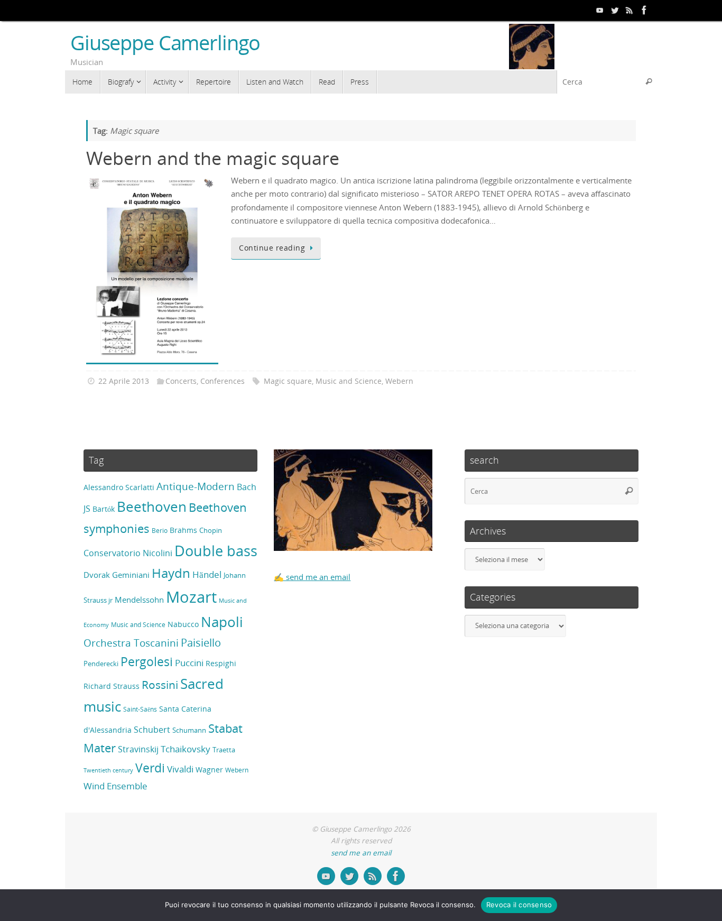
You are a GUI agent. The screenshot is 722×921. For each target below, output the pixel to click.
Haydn (171, 573)
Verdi (150, 768)
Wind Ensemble (115, 786)
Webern (399, 381)
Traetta (223, 749)
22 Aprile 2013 (123, 381)
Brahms (183, 530)
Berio (160, 530)
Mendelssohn (139, 599)
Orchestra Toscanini (131, 643)
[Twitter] (614, 10)
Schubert (152, 729)
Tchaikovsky (185, 749)
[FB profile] (644, 10)
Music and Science (349, 381)
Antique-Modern (195, 486)
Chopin (210, 530)
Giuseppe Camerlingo (165, 43)
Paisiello (201, 642)
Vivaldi (180, 769)
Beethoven (152, 506)
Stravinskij (138, 749)
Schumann (189, 730)
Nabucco (183, 624)
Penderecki (101, 663)
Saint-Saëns (140, 709)
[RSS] (629, 10)
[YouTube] (600, 10)
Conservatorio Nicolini (128, 553)
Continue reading (272, 248)
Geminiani (131, 574)
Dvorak (97, 574)
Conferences (222, 381)
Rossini (160, 684)
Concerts (181, 381)
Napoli (222, 622)
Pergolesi (147, 661)
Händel (206, 574)
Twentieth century (108, 770)
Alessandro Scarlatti (119, 487)
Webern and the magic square (212, 158)
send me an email (361, 853)
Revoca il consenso (519, 904)
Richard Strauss (112, 686)
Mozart (191, 596)
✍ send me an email (312, 577)
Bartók (103, 509)
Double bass (215, 550)
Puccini (189, 663)
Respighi (221, 663)
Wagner (209, 770)
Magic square (288, 381)
